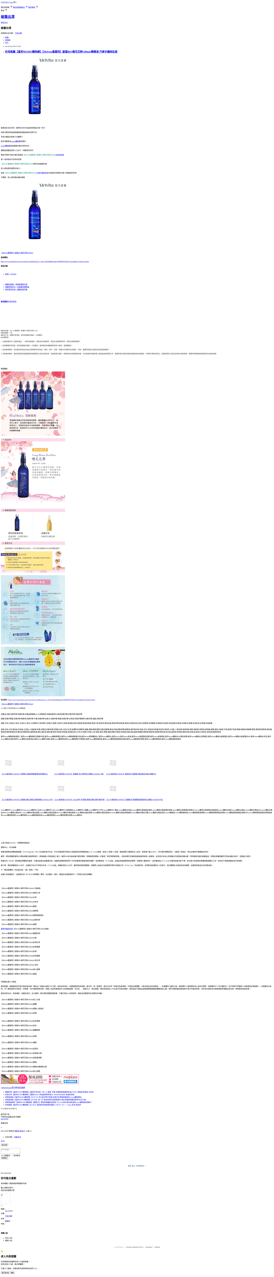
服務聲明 (157, 1247)
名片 (7, 43)
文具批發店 (12, 301)
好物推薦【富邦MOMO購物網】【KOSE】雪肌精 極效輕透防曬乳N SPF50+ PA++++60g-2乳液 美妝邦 (43, 1105)
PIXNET (121, 1247)
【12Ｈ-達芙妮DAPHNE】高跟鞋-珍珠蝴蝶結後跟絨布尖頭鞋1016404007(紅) (134, 800)
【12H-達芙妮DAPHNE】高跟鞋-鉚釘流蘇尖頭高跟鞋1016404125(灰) (27, 800)
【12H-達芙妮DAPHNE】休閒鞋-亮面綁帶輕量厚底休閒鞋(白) (24, 774)
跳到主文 (4, 22)
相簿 (7, 37)
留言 (21, 1131)
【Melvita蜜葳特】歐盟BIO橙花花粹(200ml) (17, 253)
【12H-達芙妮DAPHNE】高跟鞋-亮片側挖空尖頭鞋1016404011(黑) (79, 774)
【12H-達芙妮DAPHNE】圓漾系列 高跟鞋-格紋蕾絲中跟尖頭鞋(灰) (131, 774)
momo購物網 (16, 141)
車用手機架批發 (7, 929)
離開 (12, 1273)
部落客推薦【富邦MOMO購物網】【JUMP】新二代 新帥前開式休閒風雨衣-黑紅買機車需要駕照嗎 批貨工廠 (45, 1100)
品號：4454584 (10, 274)
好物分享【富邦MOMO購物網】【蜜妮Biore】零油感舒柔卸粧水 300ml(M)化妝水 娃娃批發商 (39, 1094)
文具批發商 (59, 155)
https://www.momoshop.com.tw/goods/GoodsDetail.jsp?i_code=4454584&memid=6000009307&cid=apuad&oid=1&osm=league (45, 261)
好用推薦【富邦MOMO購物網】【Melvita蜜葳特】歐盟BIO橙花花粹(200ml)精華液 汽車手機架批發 (61, 51)
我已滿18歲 (5, 1273)
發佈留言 (4, 1158)
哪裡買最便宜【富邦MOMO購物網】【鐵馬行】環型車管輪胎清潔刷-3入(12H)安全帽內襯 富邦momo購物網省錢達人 (48, 1102)
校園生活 (17, 1137)
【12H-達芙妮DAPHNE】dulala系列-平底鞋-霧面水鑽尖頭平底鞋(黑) (79, 800)
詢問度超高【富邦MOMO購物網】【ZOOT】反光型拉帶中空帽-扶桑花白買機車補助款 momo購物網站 (43, 1097)
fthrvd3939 (4, 1119)
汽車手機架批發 (43, 173)
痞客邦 (16, 1131)
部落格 (7, 40)
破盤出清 (8, 17)
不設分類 (18, 33)
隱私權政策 (149, 1247)
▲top (3, 1141)
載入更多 (4, 1145)
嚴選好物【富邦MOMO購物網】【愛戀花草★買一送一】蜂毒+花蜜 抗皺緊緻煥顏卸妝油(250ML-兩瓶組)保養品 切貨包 (49, 1092)
